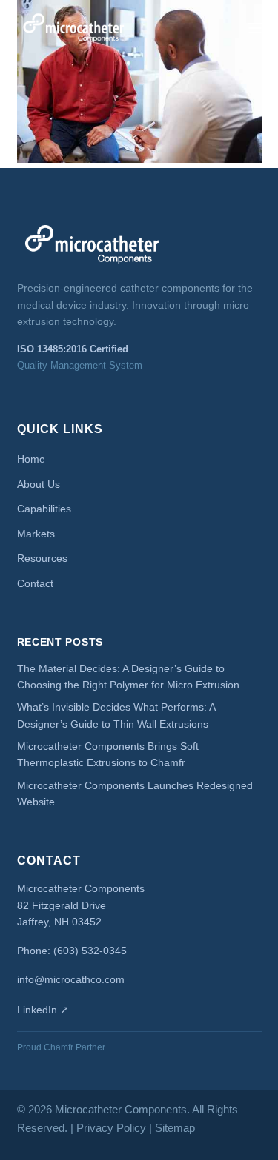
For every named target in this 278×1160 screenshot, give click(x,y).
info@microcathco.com (71, 979)
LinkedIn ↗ (43, 1010)
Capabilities (44, 508)
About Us (38, 484)
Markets (36, 534)
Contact (35, 583)
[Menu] (255, 28)
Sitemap (175, 1128)
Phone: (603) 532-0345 (72, 950)
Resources (42, 558)
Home (31, 459)
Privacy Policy (111, 1128)
